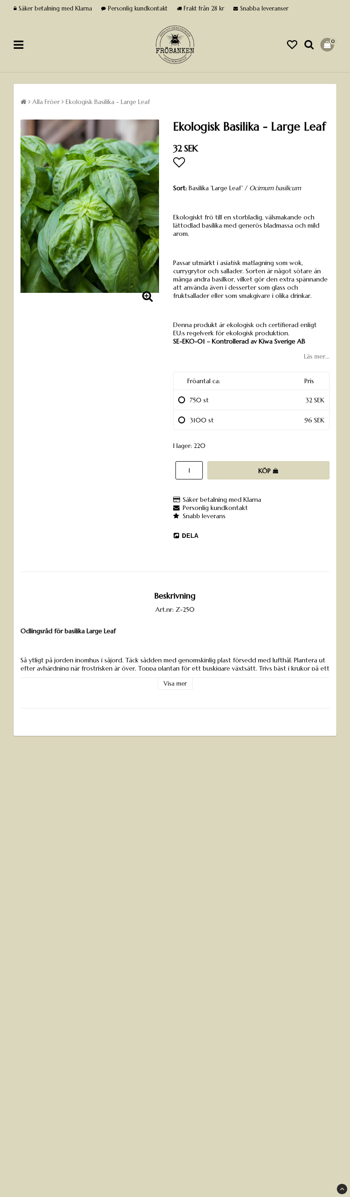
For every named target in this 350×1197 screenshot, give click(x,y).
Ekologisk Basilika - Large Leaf (108, 102)
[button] (292, 45)
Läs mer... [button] (316, 356)
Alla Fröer (46, 102)
